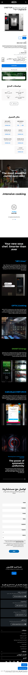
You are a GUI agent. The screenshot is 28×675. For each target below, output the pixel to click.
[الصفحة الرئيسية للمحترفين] (14, 2)
